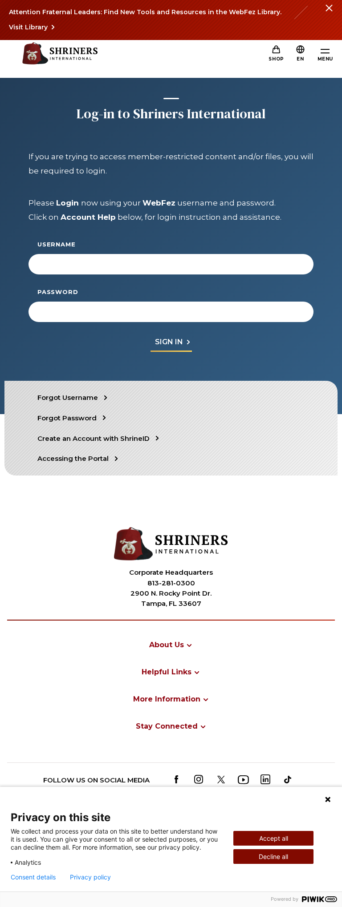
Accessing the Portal (73, 458)
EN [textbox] (300, 59)
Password (57, 291)
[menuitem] (171, 645)
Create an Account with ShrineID (93, 438)
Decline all (273, 856)
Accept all (273, 838)
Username (56, 244)
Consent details (33, 877)
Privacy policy (90, 877)
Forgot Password (67, 418)
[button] (300, 59)
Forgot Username (67, 397)
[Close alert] (329, 13)
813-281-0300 (171, 583)
